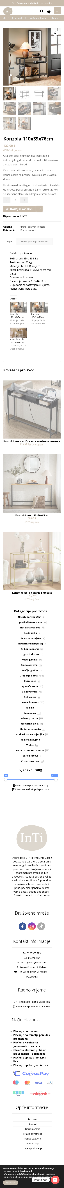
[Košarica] (49, 11)
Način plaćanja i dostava (34, 241)
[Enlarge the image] (55, 33)
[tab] (9, 241)
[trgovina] (8, 11)
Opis (9, 241)
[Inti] (4, 18)
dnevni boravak (28, 226)
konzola (41, 226)
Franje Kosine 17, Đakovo (33, 967)
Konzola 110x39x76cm (17, 315)
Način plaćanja (32, 1128)
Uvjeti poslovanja (32, 1148)
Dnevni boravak (28, 230)
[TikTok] (41, 926)
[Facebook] (22, 926)
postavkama (49, 1177)
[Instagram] (32, 926)
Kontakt (32, 1124)
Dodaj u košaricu (21, 209)
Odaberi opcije (16, 451)
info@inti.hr (34, 957)
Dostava (32, 1119)
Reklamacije (32, 1143)
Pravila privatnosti (32, 1133)
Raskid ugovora (32, 1138)
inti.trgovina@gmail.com (33, 962)
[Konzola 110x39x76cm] (18, 307)
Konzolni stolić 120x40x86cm (17, 341)
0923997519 (34, 953)
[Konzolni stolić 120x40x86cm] (18, 333)
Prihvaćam (10, 1183)
